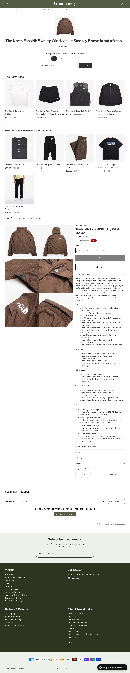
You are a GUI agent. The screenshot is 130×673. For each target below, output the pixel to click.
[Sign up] (91, 553)
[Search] (8, 4)
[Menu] (3, 4)
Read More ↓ (65, 46)
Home (7, 10)
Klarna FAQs (72, 637)
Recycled (113, 474)
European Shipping (12, 616)
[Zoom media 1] (22, 241)
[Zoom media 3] (22, 276)
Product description (82, 274)
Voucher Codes (73, 631)
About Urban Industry (76, 614)
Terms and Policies (65, 669)
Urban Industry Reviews (77, 622)
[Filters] (103, 501)
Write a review (65, 514)
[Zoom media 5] (22, 310)
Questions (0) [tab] (23, 501)
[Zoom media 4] (56, 276)
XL (76, 59)
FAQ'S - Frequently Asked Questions (83, 634)
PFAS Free (87, 474)
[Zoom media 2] (56, 241)
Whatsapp (75, 578)
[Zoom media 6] (56, 310)
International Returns (14, 625)
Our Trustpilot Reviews (77, 625)
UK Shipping (10, 614)
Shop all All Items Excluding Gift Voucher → (24, 218)
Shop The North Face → (14, 123)
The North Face (19, 10)
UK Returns (9, 622)
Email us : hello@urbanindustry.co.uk (84, 574)
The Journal (72, 616)
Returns (78, 464)
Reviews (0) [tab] (11, 501)
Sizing (77, 452)
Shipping (78, 458)
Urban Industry (17, 669)
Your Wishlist (73, 620)
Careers (71, 628)
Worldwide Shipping (13, 620)
